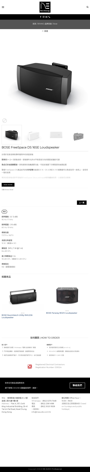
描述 (4, 211)
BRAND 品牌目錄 (45, 24)
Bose (55, 24)
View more (8, 185)
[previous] (6, 80)
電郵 (50, 347)
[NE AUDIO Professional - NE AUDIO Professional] (45, 7)
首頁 (34, 24)
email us (67, 347)
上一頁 (81, 203)
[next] (84, 80)
